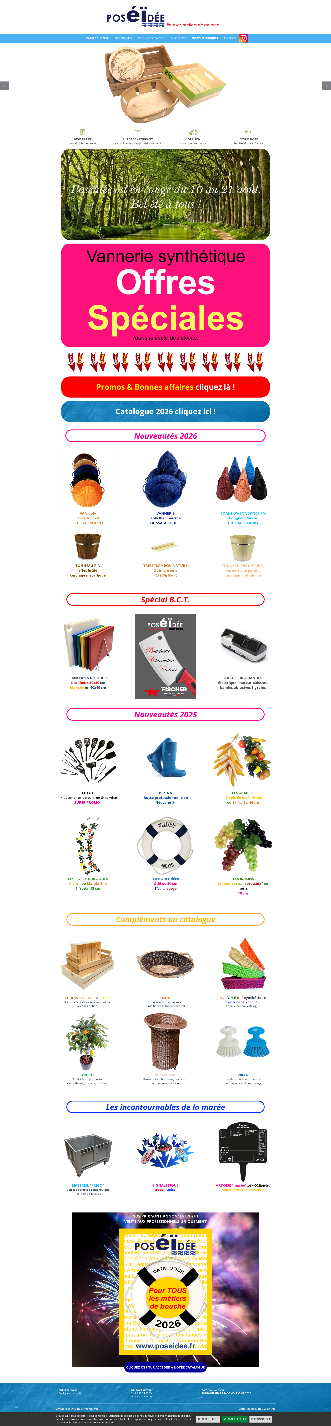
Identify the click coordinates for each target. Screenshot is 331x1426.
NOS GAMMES (123, 38)
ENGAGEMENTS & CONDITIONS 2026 (226, 1393)
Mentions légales (68, 1389)
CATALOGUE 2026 (97, 38)
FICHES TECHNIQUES (205, 38)
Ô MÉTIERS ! (178, 38)
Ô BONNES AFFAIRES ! (151, 38)
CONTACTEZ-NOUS (213, 1389)
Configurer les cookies (71, 1393)
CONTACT (230, 38)
